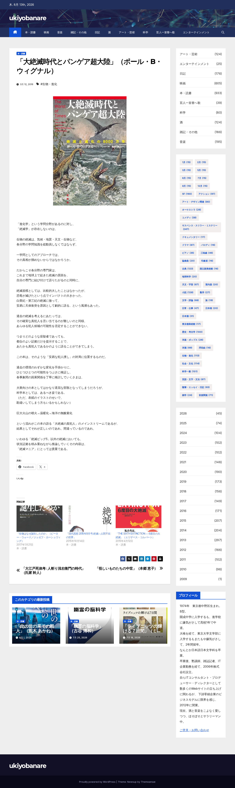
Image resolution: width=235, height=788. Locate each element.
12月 (202, 186)
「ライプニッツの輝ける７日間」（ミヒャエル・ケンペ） (142, 630)
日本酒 (188, 316)
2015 (183, 520)
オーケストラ (191, 209)
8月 (186, 186)
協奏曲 (188, 260)
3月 (186, 170)
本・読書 (30, 32)
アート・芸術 (127, 32)
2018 (183, 491)
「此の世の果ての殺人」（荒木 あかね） (35, 628)
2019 (183, 481)
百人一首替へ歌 (165, 32)
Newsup (132, 781)
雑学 (187, 395)
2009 (183, 579)
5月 (201, 170)
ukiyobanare (27, 18)
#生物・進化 (49, 84)
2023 (183, 442)
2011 (183, 559)
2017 (183, 501)
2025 (183, 423)
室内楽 (211, 284)
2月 (201, 162)
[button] (222, 32)
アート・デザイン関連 (196, 201)
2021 (183, 462)
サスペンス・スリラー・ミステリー (199, 227)
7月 (202, 178)
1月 (186, 162)
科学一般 (190, 371)
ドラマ (188, 245)
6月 (186, 178)
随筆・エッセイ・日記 (196, 387)
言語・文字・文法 (193, 379)
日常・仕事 (190, 308)
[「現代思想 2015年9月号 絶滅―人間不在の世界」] (89, 518)
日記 (97, 32)
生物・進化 (190, 355)
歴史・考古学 (192, 331)
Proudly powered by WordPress (97, 781)
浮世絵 (205, 347)
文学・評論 (190, 300)
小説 (187, 292)
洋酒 (187, 347)
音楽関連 (206, 395)
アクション (206, 193)
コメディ (189, 217)
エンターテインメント (196, 32)
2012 (183, 550)
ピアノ (188, 252)
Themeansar (148, 781)
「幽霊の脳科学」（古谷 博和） (86, 628)
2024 (183, 433)
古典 (187, 268)
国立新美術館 (209, 268)
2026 (183, 413)
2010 (183, 569)
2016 (183, 511)
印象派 (207, 260)
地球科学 (189, 276)
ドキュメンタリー (193, 237)
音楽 (60, 32)
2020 (183, 472)
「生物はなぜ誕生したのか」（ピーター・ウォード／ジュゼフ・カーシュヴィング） (38, 537)
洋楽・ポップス (192, 339)
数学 (205, 292)
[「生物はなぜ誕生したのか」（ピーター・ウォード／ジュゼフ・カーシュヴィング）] (39, 518)
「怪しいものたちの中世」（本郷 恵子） (126, 568)
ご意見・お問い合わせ (194, 730)
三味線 (207, 252)
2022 (183, 452)
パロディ (208, 245)
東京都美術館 (191, 324)
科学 (145, 32)
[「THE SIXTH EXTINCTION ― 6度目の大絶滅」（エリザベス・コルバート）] (139, 518)
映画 (46, 32)
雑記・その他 (79, 32)
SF (187, 193)
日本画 (211, 308)
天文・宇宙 (190, 284)
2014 (183, 530)
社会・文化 (191, 363)
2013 (183, 540)
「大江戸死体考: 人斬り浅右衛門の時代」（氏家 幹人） (53, 570)
